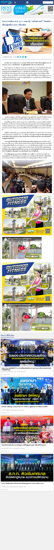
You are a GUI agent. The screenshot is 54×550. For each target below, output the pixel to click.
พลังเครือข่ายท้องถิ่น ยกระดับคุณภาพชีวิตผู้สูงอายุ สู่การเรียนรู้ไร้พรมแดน (23, 445)
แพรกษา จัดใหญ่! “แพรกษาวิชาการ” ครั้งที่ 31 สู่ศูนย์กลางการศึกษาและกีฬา (24, 406)
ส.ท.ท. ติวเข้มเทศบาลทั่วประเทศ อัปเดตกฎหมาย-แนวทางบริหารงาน (22, 483)
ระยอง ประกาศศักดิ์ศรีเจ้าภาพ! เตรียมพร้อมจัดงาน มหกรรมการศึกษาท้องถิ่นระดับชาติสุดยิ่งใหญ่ (26, 369)
